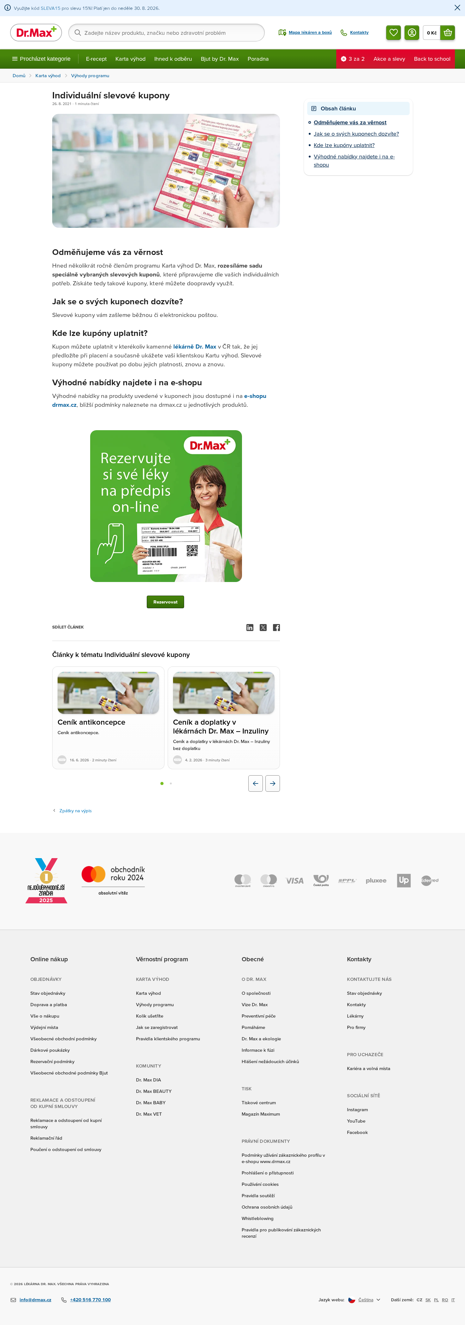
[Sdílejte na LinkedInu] (249, 627)
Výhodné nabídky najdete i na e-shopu (354, 160)
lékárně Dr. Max (195, 346)
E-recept (96, 58)
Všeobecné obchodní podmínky (63, 1038)
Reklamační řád (46, 1138)
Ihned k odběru (173, 58)
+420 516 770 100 (90, 1299)
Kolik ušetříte (149, 1016)
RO (445, 1299)
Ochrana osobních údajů (267, 1207)
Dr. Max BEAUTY (153, 1091)
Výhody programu (155, 1004)
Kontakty (356, 1004)
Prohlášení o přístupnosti (268, 1172)
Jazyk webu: (331, 1299)
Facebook (357, 1132)
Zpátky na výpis (75, 810)
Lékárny (355, 1016)
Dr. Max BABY (150, 1102)
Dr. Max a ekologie (261, 1038)
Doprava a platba (48, 1004)
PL (436, 1299)
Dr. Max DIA (148, 1079)
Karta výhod (130, 58)
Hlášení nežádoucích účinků (270, 1061)
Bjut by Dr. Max (220, 58)
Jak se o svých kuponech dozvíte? (356, 133)
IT (453, 1299)
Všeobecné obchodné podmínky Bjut (69, 1072)
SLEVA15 (50, 8)
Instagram (357, 1109)
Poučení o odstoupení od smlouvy (65, 1149)
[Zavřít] (457, 8)
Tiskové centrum (259, 1102)
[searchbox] (166, 32)
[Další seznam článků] (272, 783)
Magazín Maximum (261, 1114)
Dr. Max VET (149, 1114)
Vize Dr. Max (255, 1004)
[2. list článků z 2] (171, 783)
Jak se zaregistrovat (157, 1027)
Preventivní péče (259, 1016)
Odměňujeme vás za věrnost (350, 122)
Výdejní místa (44, 1027)
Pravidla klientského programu (168, 1038)
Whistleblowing (258, 1218)
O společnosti (256, 993)
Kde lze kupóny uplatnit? (344, 145)
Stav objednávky (47, 993)
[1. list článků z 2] (162, 783)
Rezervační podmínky (52, 1061)
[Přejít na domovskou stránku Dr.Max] (36, 32)
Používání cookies (260, 1184)
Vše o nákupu (44, 1016)
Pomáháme (253, 1027)
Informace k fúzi (258, 1050)
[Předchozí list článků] (255, 783)
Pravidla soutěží (258, 1195)
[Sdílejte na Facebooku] (276, 627)
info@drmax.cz (35, 1299)
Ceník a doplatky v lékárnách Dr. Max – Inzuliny (221, 727)
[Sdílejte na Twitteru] (263, 627)
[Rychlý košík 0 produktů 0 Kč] (447, 32)
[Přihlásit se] (412, 32)
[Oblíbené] (393, 32)
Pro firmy (356, 1027)
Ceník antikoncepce (91, 722)
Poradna (258, 58)
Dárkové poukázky (50, 1050)
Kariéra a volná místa (368, 1068)
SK (428, 1299)
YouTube (356, 1121)
